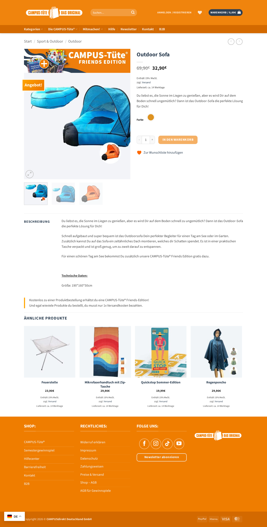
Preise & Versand (92, 474)
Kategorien (32, 29)
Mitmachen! (91, 29)
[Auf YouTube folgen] (179, 444)
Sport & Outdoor (50, 41)
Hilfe (111, 29)
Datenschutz (89, 458)
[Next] (123, 126)
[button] (174, 12)
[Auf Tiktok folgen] (167, 444)
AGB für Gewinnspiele (95, 490)
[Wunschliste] (200, 12)
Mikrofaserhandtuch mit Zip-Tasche (105, 384)
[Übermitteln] (132, 12)
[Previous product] (239, 41)
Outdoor (75, 41)
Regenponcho (216, 382)
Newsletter (129, 29)
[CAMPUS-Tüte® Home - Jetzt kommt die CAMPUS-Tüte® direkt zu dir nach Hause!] (54, 12)
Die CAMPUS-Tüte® (61, 29)
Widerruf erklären (92, 442)
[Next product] (231, 41)
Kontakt (148, 29)
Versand (146, 82)
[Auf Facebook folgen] (144, 444)
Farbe (140, 120)
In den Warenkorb (177, 139)
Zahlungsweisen (91, 466)
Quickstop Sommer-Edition (160, 382)
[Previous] (31, 126)
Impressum (88, 450)
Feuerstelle (50, 382)
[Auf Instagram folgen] (156, 444)
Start (28, 41)
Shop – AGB (88, 482)
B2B (162, 29)
